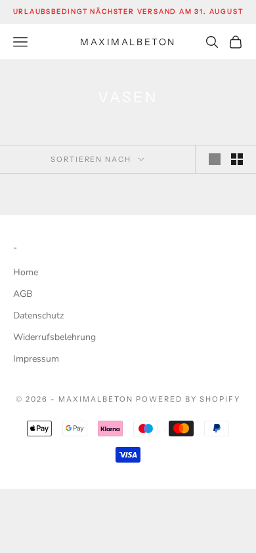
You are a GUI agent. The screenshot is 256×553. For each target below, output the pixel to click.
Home (25, 272)
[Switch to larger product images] (215, 159)
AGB (22, 294)
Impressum (36, 359)
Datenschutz (38, 315)
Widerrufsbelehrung (54, 337)
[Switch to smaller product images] (237, 159)
